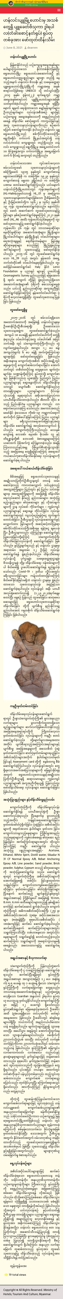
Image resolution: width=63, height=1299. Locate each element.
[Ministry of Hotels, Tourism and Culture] (31, 4)
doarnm (32, 47)
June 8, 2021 (14, 47)
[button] (58, 9)
